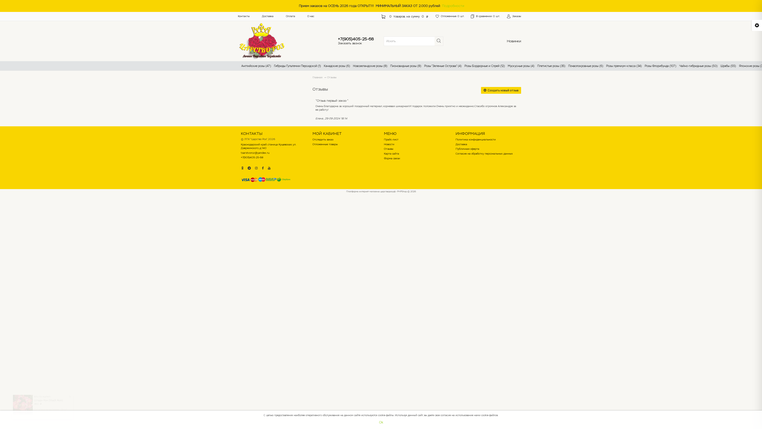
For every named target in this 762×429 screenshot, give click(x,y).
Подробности (453, 6)
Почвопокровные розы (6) (585, 66)
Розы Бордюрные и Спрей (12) (485, 66)
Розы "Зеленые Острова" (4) (443, 66)
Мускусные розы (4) (521, 66)
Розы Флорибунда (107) (660, 66)
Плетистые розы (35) (551, 66)
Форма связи (392, 158)
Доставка (267, 16)
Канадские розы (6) (337, 66)
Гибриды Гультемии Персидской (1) (297, 66)
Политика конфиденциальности (476, 139)
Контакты (244, 16)
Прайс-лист (391, 139)
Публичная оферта (467, 149)
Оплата (290, 16)
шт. (453, 16)
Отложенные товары (325, 144)
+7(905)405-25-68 (356, 39)
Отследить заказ (323, 139)
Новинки (514, 41)
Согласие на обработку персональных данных (484, 153)
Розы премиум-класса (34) (624, 66)
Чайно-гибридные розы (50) (698, 66)
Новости (389, 144)
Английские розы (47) (256, 66)
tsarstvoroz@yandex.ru (255, 153)
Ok (381, 422)
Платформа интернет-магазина (363, 191)
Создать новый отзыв (503, 90)
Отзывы (332, 77)
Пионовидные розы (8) (405, 66)
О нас (310, 16)
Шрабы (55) (728, 66)
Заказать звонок (350, 43)
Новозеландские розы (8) (370, 66)
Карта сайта (391, 153)
